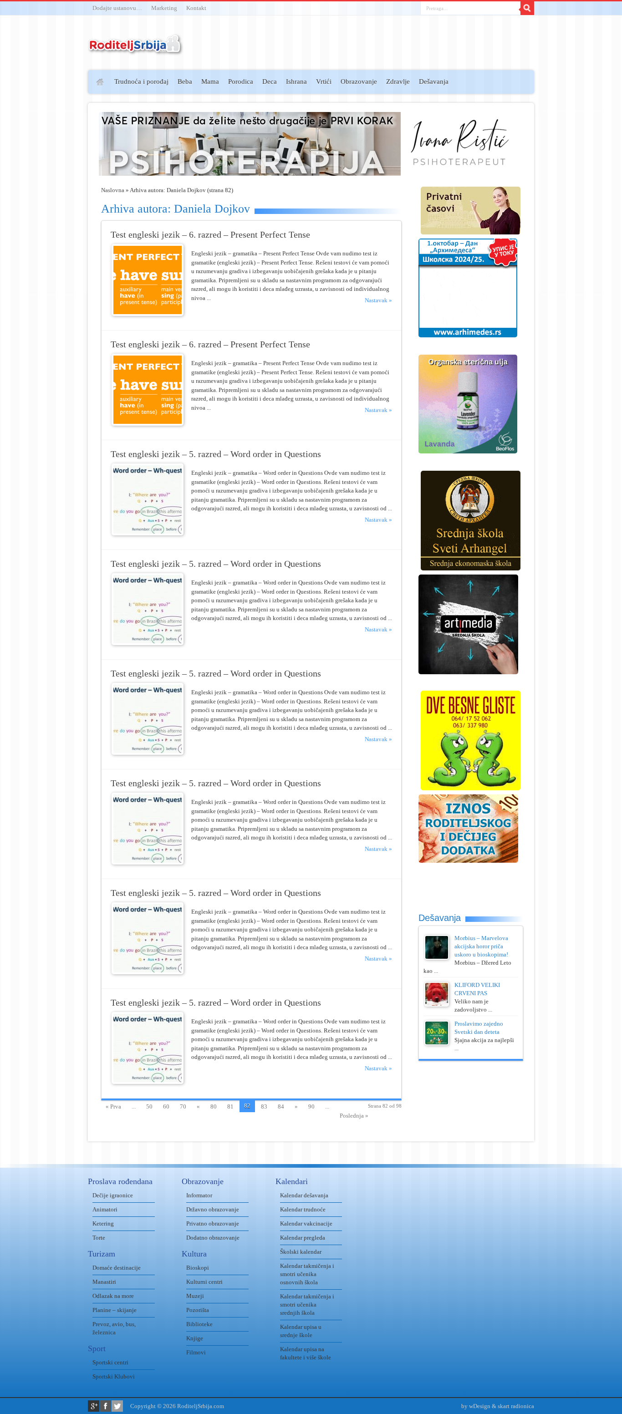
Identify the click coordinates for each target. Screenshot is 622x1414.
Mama (210, 81)
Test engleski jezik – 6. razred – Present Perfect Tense (210, 234)
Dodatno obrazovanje (213, 1237)
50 (149, 1106)
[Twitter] (117, 1406)
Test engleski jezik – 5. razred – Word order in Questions (216, 454)
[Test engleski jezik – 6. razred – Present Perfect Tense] (148, 313)
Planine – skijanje (114, 1310)
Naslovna (112, 190)
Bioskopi (197, 1267)
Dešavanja (434, 81)
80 (213, 1106)
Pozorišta (197, 1310)
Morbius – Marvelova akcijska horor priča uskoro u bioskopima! (481, 946)
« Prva (113, 1106)
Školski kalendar (300, 1251)
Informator (199, 1195)
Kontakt (196, 8)
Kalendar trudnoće (303, 1209)
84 (281, 1106)
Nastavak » (378, 300)
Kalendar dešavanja (304, 1195)
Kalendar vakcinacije (306, 1223)
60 (166, 1106)
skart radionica (516, 1406)
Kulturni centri (204, 1281)
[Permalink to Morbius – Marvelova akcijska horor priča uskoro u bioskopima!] (436, 957)
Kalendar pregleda (302, 1237)
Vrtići (323, 81)
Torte (98, 1237)
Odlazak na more (113, 1295)
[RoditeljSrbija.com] (136, 50)
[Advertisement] (52, 203)
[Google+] (93, 1406)
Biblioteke (199, 1324)
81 (230, 1106)
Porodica (240, 81)
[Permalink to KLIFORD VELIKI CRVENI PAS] (436, 1004)
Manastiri (104, 1281)
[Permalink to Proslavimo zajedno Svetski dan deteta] (436, 1043)
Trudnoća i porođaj (141, 81)
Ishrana (296, 81)
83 (264, 1106)
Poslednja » (354, 1115)
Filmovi (196, 1352)
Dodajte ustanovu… (117, 8)
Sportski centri (110, 1362)
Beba (185, 81)
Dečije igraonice (112, 1195)
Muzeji (195, 1295)
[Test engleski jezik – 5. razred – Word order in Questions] (148, 533)
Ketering (103, 1223)
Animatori (104, 1209)
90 (311, 1106)
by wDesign (475, 1406)
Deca (269, 81)
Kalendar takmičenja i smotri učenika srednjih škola (307, 1304)
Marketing (164, 8)
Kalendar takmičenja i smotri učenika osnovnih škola (307, 1274)
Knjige (194, 1338)
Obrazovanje (359, 81)
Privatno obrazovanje (212, 1223)
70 (183, 1106)
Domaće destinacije (116, 1267)
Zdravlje (398, 81)
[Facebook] (105, 1406)
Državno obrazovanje (212, 1209)
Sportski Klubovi (113, 1376)
